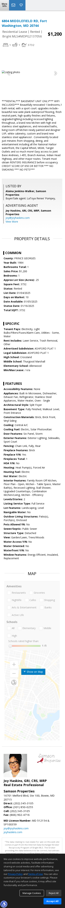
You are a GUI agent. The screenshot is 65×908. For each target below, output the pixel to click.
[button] (4, 904)
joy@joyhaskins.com (18, 217)
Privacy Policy (15, 874)
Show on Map (34, 671)
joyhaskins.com (13, 832)
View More (12, 221)
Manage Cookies (32, 893)
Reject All (53, 893)
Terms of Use (35, 874)
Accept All (52, 901)
